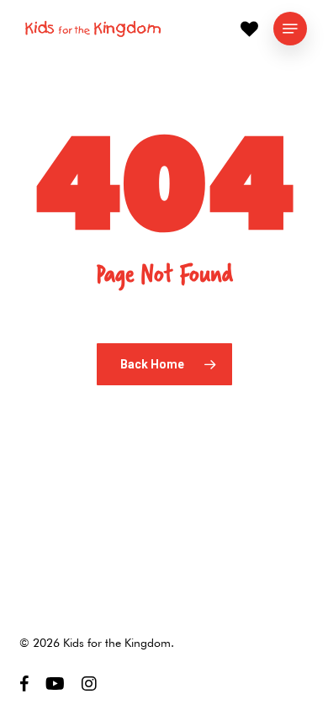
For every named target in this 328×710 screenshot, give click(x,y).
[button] (290, 28)
